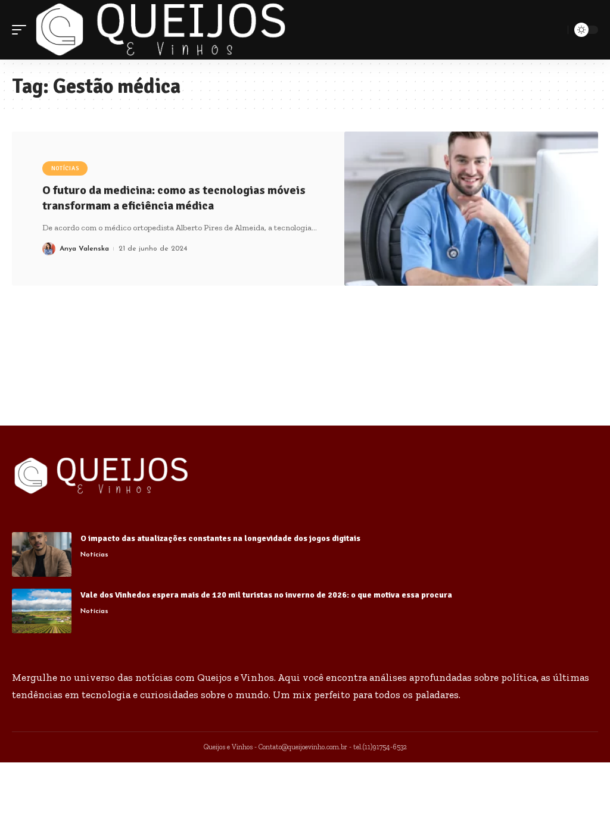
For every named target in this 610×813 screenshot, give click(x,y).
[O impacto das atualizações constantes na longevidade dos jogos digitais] (41, 554)
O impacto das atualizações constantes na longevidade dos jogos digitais (220, 538)
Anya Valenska (84, 248)
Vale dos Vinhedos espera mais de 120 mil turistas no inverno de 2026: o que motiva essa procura (266, 595)
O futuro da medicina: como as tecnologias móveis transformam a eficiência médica (174, 198)
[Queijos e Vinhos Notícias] (161, 30)
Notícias (65, 168)
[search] (557, 30)
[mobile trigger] (22, 30)
